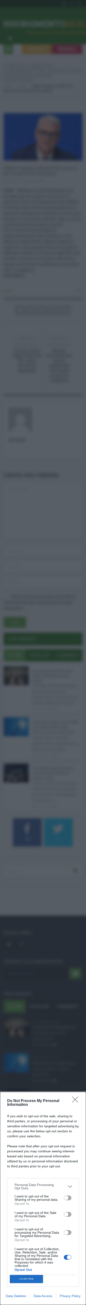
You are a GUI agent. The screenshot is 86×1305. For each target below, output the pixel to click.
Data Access (43, 1296)
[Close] (76, 1101)
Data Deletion (16, 1296)
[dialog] (43, 1198)
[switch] (67, 1198)
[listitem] (43, 1186)
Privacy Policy (70, 1296)
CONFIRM (26, 1279)
